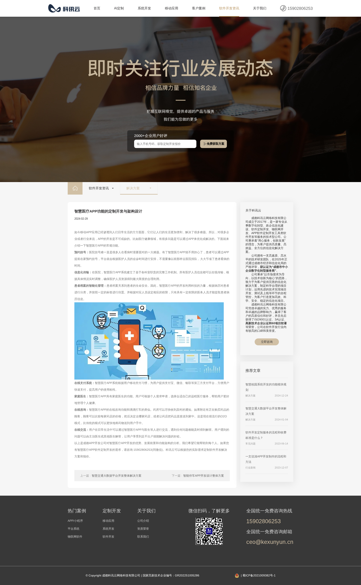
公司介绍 (143, 520)
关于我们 (259, 8)
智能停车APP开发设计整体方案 (198, 475)
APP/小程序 (75, 520)
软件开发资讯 (229, 8)
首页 (97, 8)
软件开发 (108, 536)
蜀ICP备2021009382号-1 (259, 575)
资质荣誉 (143, 528)
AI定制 (119, 8)
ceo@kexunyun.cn (269, 542)
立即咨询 (267, 341)
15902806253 (300, 8)
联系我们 (143, 536)
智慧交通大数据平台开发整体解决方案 (110, 475)
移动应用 (171, 8)
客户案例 (198, 8)
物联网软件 (75, 536)
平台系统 (73, 528)
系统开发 (144, 8)
